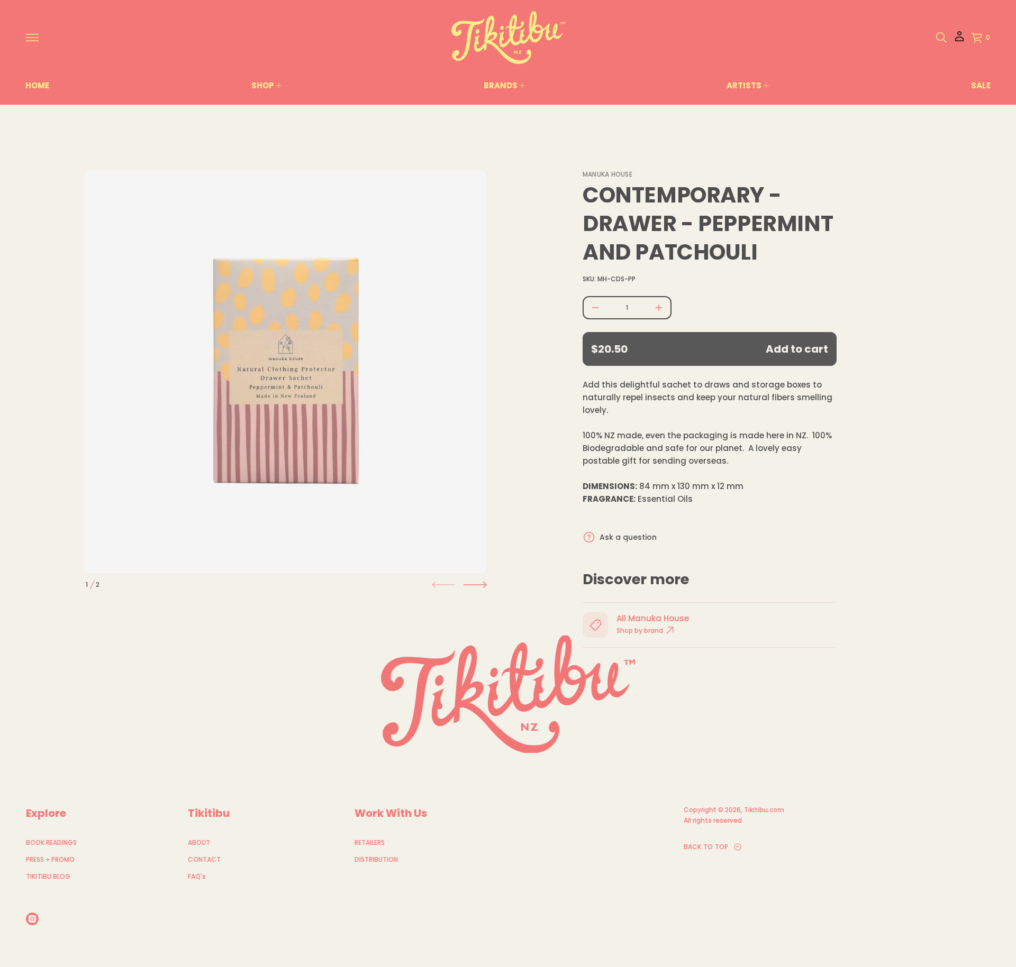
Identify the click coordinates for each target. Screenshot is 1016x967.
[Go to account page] (959, 39)
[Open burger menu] (32, 37)
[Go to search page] (941, 37)
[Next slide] (475, 584)
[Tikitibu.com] (508, 37)
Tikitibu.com (764, 809)
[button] (941, 37)
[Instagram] (32, 919)
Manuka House (607, 174)
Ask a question (628, 537)
